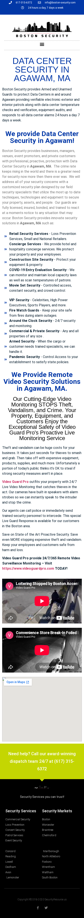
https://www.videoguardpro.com (28, 568)
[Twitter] (46, 907)
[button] (42, 44)
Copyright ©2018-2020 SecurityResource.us (42, 899)
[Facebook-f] (37, 907)
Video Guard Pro (15, 482)
